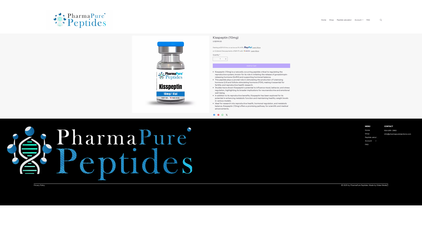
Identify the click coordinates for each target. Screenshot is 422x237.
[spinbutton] (220, 59)
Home (367, 130)
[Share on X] (226, 115)
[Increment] (226, 59)
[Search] (381, 20)
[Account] (376, 141)
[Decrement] (214, 59)
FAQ (366, 144)
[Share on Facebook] (214, 115)
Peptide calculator (372, 137)
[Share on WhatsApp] (222, 115)
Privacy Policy (39, 185)
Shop (367, 134)
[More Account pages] (362, 19)
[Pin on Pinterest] (218, 115)
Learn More (256, 47)
